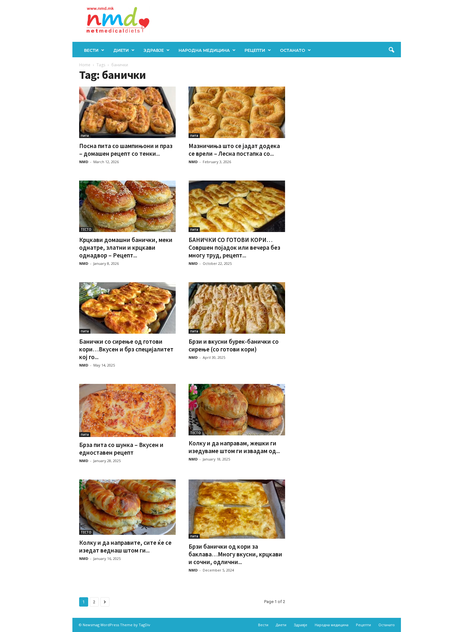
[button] (391, 50)
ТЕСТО (86, 229)
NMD (83, 161)
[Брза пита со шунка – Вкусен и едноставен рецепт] (127, 410)
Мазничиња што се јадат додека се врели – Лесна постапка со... (234, 149)
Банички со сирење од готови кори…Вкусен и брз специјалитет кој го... (126, 349)
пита (85, 135)
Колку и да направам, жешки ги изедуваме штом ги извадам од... (234, 447)
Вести (91, 50)
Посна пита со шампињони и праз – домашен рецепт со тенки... (125, 149)
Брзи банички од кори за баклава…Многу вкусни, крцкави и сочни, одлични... (235, 554)
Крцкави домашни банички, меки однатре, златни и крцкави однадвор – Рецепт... (125, 247)
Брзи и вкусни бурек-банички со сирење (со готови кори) (234, 345)
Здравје (154, 50)
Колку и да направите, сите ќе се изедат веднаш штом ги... (125, 546)
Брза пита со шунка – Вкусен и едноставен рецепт (121, 448)
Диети (121, 50)
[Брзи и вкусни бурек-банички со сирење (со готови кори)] (237, 308)
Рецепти (255, 50)
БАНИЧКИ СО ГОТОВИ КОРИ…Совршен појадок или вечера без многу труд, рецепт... (234, 247)
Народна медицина (204, 50)
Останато (292, 50)
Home (84, 65)
